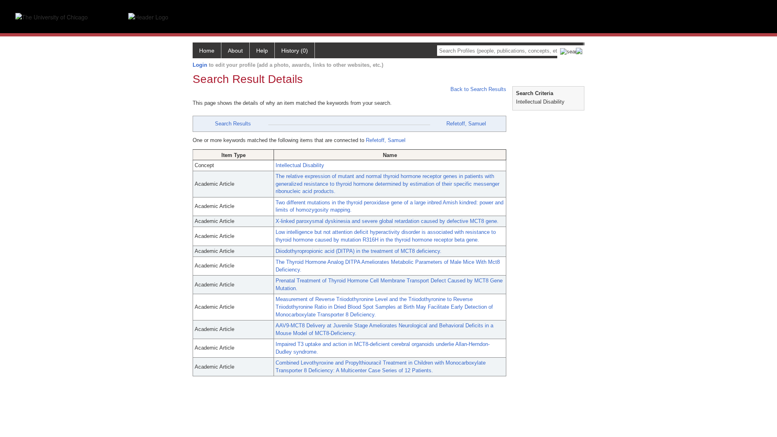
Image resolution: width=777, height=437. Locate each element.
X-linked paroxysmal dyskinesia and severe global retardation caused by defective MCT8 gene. (387, 221)
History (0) (294, 50)
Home (206, 50)
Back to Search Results (477, 89)
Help (262, 50)
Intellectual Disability (300, 165)
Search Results (233, 124)
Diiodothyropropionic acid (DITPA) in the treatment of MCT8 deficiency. (359, 251)
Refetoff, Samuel (466, 124)
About (235, 50)
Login (200, 65)
